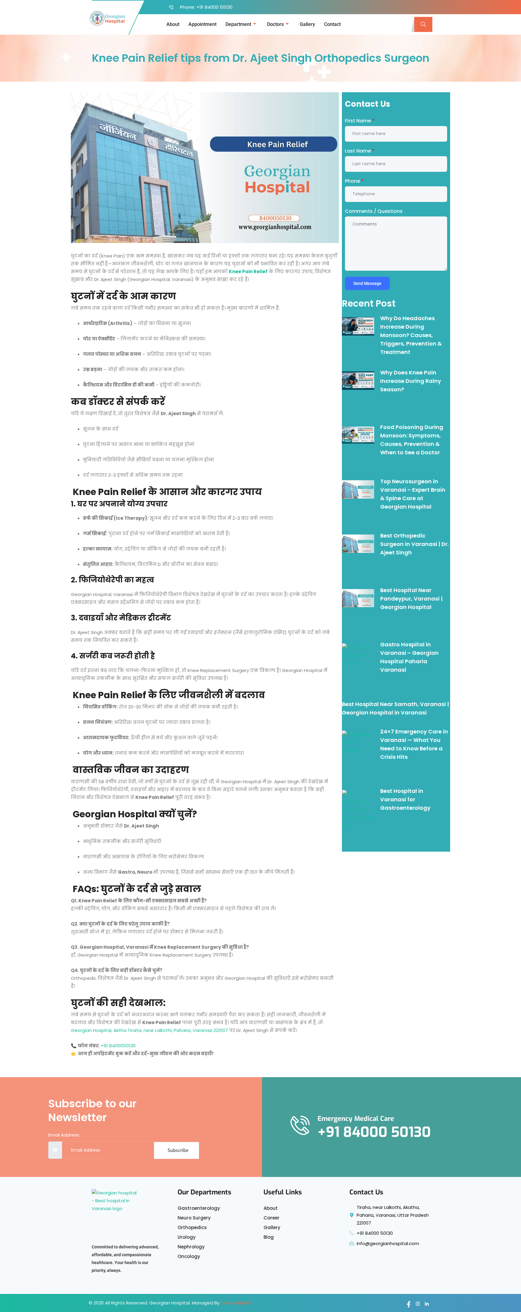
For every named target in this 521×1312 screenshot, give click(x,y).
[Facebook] (406, 1304)
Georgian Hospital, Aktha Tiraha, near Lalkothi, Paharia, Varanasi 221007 (149, 1030)
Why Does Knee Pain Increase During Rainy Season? (410, 381)
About (172, 24)
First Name (359, 121)
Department (238, 24)
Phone (354, 181)
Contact (332, 24)
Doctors (275, 24)
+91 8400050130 (118, 1045)
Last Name (359, 151)
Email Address (63, 1135)
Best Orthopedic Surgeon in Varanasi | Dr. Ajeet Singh (414, 544)
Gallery (307, 24)
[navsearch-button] (423, 24)
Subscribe (178, 1150)
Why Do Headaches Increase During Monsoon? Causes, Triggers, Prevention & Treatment (411, 335)
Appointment (202, 24)
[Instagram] (415, 1304)
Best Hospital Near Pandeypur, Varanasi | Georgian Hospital (411, 598)
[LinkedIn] (424, 1304)
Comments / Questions (374, 211)
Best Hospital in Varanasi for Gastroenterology (405, 799)
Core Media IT (236, 1303)
